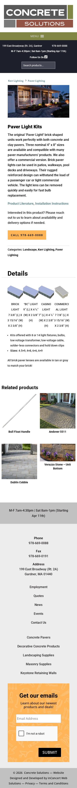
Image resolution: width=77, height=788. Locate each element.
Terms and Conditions (53, 783)
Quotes (39, 596)
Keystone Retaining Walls (38, 673)
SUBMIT (49, 752)
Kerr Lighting (15, 80)
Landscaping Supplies (38, 655)
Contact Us (38, 622)
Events (38, 614)
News (38, 605)
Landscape (30, 249)
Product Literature (21, 203)
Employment (38, 587)
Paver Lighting (36, 80)
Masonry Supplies (38, 664)
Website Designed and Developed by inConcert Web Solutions (38, 778)
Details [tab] (18, 273)
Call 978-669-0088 (27, 235)
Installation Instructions (52, 203)
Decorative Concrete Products (38, 646)
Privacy (30, 783)
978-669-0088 (59, 45)
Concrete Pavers (38, 637)
